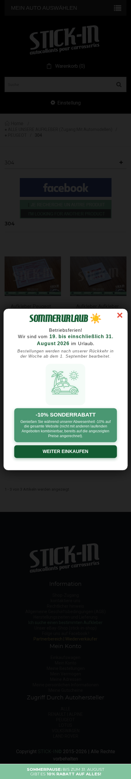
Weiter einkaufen (65, 451)
